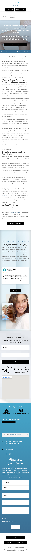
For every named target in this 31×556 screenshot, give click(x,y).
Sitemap (3, 549)
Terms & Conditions (19, 549)
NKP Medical (21, 550)
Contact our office (9, 210)
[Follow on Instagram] (15, 2)
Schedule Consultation (16, 542)
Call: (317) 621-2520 (16, 537)
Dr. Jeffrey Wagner (15, 212)
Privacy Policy (27, 549)
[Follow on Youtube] (18, 2)
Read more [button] (6, 282)
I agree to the (10, 521)
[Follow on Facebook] (13, 2)
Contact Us (15, 44)
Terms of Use (14, 521)
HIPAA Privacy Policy (10, 549)
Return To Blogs (15, 223)
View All (15, 290)
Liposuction (5, 195)
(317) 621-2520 (16, 5)
